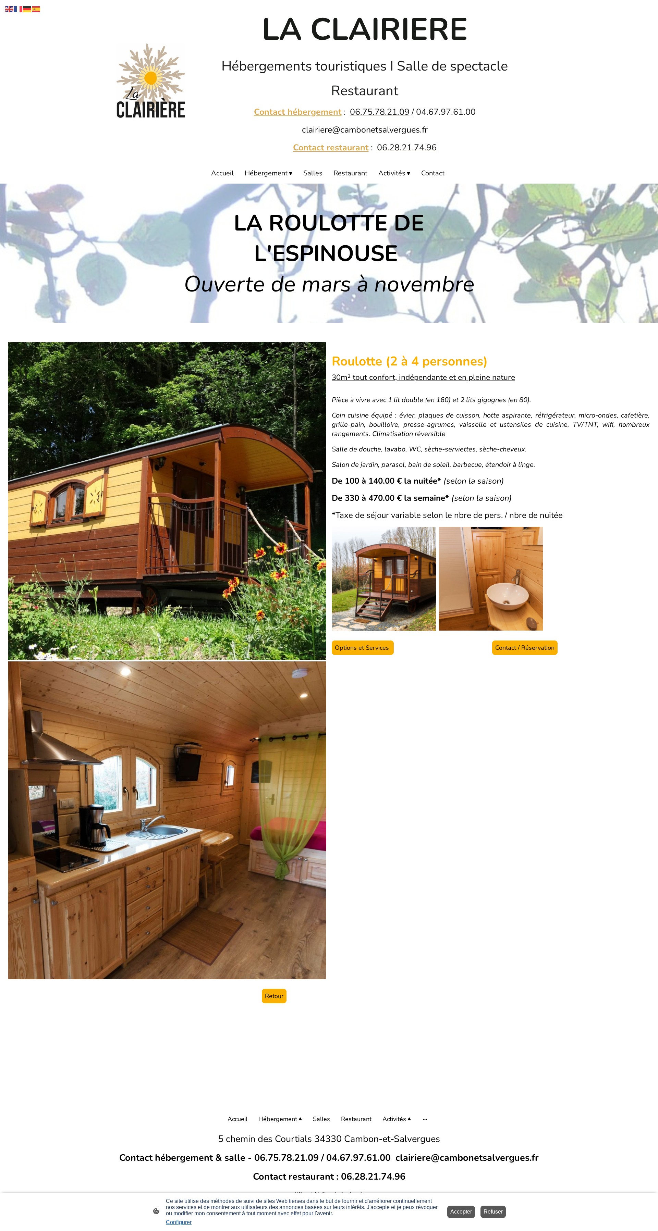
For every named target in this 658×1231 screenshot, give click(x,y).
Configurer (179, 1222)
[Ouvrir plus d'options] (425, 1119)
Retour (274, 996)
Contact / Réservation (525, 648)
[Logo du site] (151, 81)
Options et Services (363, 648)
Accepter (461, 1212)
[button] (9, 9)
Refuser (493, 1212)
